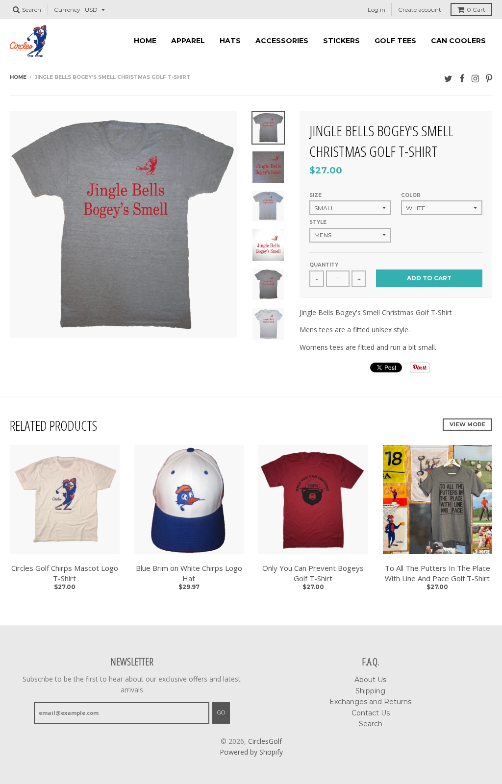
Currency (67, 9)
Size (315, 195)
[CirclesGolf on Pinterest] (489, 78)
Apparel (188, 40)
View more (467, 424)
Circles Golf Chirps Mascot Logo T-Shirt (64, 573)
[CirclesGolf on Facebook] (462, 78)
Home (145, 40)
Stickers (341, 40)
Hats (230, 40)
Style (317, 222)
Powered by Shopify (251, 752)
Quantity (323, 265)
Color (411, 195)
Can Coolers (458, 40)
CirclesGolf (265, 741)
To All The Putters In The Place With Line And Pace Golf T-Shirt (437, 573)
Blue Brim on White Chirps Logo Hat (189, 573)
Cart (476, 9)
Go (221, 712)
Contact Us (370, 713)
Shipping (370, 690)
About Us (370, 679)
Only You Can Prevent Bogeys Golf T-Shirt (313, 573)
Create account (419, 9)
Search (370, 723)
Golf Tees (395, 40)
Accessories (281, 40)
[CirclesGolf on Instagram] (475, 78)
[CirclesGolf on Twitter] (448, 78)
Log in (376, 9)
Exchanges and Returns (370, 701)
